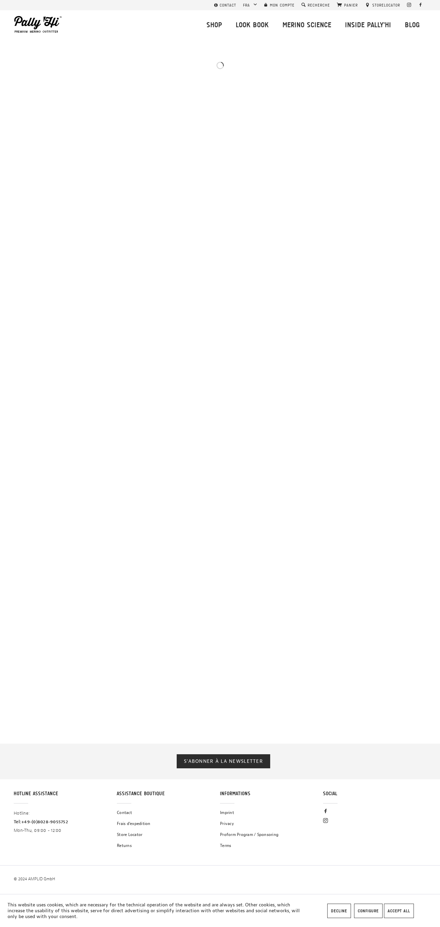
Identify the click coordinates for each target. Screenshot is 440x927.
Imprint (227, 812)
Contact (124, 812)
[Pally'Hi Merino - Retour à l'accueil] (38, 24)
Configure (368, 910)
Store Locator (129, 834)
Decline (339, 910)
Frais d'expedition (134, 823)
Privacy (227, 823)
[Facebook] (420, 5)
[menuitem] (225, 5)
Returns (124, 845)
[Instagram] (409, 5)
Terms (225, 845)
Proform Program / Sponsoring (249, 834)
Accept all (399, 910)
